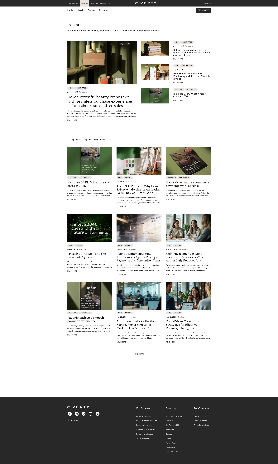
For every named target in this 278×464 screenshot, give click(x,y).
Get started (203, 10)
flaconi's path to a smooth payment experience (85, 319)
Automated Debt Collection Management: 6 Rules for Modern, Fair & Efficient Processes (136, 325)
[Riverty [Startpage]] (145, 3)
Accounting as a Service (145, 430)
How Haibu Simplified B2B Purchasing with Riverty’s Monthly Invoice (191, 76)
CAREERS (94, 3)
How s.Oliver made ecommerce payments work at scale (187, 184)
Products (71, 10)
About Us (169, 421)
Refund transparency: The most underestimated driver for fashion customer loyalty (191, 52)
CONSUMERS (73, 3)
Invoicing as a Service (144, 434)
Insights (81, 10)
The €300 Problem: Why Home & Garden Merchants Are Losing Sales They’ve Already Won (138, 190)
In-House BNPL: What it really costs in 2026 (189, 95)
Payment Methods (143, 416)
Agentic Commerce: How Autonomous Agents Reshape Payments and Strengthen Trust (138, 257)
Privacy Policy (170, 443)
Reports (87, 140)
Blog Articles (99, 140)
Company (92, 10)
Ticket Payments (143, 438)
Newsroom (104, 10)
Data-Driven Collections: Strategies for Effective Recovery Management (183, 325)
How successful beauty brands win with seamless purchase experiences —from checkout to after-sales (100, 101)
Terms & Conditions (173, 452)
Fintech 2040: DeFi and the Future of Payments (86, 255)
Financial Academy (201, 425)
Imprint (168, 438)
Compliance (170, 447)
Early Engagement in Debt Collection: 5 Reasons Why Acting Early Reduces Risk (184, 257)
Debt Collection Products (146, 421)
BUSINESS (84, 3)
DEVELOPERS (105, 3)
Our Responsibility (172, 425)
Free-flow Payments (144, 425)
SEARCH (207, 3)
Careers (168, 434)
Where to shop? (200, 421)
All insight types (73, 140)
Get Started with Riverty (175, 416)
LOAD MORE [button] (139, 354)
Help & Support (200, 416)
